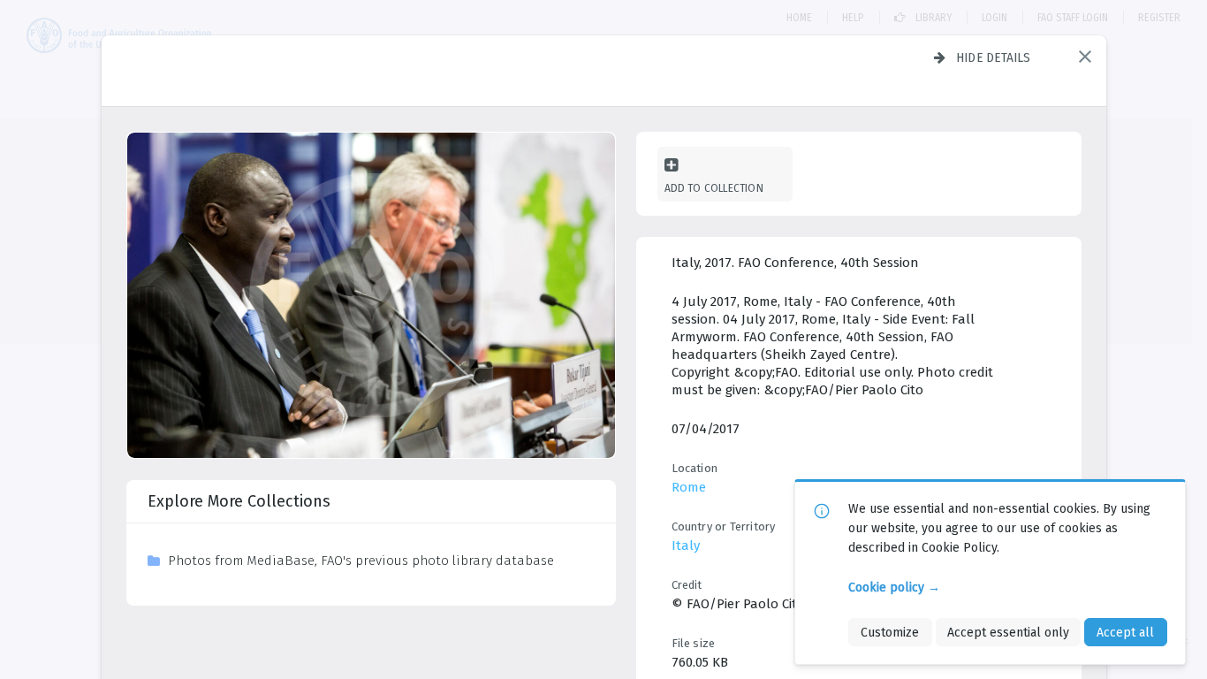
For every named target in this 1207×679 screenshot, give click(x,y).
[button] (1085, 56)
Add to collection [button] (713, 188)
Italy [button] (686, 545)
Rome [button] (689, 487)
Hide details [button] (993, 57)
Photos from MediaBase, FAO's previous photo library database (361, 560)
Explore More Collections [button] (239, 501)
